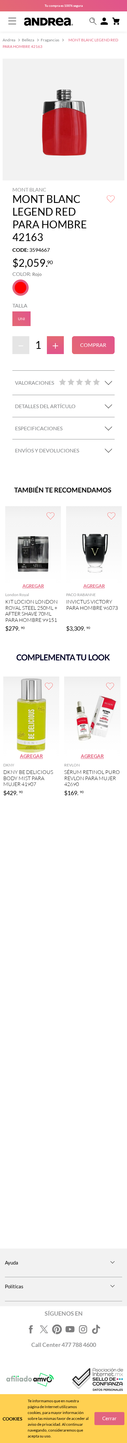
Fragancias (50, 39)
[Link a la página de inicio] (10, 40)
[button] (93, 22)
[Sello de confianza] (97, 1379)
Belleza (28, 39)
